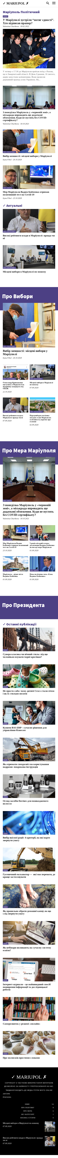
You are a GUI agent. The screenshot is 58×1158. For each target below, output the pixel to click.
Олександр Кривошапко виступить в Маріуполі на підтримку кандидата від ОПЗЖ (13, 386)
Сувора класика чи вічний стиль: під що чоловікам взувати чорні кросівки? (25, 655)
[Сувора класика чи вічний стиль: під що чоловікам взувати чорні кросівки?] (29, 639)
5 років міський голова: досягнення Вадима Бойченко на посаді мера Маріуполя (42, 545)
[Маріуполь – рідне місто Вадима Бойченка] (15, 564)
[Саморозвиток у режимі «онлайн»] (29, 1009)
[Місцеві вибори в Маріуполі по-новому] (29, 257)
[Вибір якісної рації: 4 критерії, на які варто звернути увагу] (29, 823)
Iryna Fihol (7, 160)
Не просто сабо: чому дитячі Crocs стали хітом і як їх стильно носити (28, 692)
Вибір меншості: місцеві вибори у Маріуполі (27, 156)
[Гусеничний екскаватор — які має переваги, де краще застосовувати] (29, 859)
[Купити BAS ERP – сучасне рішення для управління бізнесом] (29, 713)
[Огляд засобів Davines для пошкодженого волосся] (29, 786)
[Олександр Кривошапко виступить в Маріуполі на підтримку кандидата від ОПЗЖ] (15, 372)
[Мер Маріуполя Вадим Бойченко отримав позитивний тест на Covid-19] (29, 177)
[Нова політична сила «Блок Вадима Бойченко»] (42, 564)
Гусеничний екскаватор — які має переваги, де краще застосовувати (29, 875)
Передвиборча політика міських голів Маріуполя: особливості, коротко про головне (40, 418)
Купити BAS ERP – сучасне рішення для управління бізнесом (25, 729)
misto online (46, 1090)
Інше (5, 16)
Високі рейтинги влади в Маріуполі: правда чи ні (13, 416)
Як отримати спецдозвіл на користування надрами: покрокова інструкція (26, 765)
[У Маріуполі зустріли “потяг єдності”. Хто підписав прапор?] (29, 48)
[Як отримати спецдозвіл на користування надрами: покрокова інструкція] (29, 749)
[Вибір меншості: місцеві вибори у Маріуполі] (29, 141)
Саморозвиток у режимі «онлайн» (21, 1023)
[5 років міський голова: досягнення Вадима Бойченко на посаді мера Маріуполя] (42, 533)
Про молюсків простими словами (21, 1057)
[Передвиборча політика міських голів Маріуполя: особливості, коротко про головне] (42, 405)
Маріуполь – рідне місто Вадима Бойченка (13, 575)
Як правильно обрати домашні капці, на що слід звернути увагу (27, 912)
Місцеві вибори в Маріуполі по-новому (24, 271)
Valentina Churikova (11, 26)
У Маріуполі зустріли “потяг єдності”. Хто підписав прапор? (28, 21)
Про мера (7, 108)
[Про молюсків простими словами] (29, 1043)
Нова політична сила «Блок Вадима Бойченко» (41, 575)
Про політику (9, 152)
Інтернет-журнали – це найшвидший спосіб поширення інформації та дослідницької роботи (27, 987)
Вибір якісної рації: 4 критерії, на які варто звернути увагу (26, 839)
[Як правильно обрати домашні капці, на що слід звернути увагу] (29, 896)
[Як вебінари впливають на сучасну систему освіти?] (29, 933)
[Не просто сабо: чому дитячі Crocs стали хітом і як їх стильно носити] (29, 676)
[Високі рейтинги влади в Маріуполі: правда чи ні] (29, 221)
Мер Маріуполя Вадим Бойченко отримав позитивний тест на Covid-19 (26, 193)
